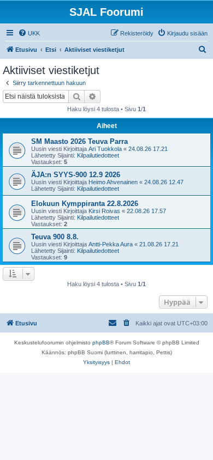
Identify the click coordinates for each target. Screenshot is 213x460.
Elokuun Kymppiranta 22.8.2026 (84, 203)
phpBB (101, 343)
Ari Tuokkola (105, 149)
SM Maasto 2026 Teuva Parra (79, 141)
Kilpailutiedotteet (98, 155)
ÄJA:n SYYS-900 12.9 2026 (75, 175)
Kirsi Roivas (104, 211)
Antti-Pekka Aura (110, 244)
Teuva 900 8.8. (55, 237)
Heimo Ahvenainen (113, 182)
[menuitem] (29, 33)
